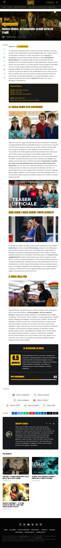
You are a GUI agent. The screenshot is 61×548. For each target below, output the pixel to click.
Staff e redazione (23, 529)
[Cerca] (57, 2)
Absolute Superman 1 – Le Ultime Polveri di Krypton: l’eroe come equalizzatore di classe (13, 505)
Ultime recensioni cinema (10, 24)
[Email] (4, 69)
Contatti (44, 529)
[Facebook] (4, 49)
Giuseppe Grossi (11, 37)
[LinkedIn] (4, 57)
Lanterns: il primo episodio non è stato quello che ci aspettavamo (16, 477)
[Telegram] (4, 73)
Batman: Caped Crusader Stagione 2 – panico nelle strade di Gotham (44, 477)
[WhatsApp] (4, 61)
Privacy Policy (29, 532)
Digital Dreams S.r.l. (24, 536)
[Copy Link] (4, 77)
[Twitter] (4, 53)
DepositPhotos (38, 537)
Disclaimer (19, 532)
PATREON (50, 2)
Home (5, 529)
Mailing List (35, 529)
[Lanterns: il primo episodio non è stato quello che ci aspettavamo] (16, 466)
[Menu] (4, 2)
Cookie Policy (41, 532)
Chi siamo (12, 529)
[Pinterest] (4, 65)
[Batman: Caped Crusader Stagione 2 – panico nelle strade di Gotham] (45, 466)
